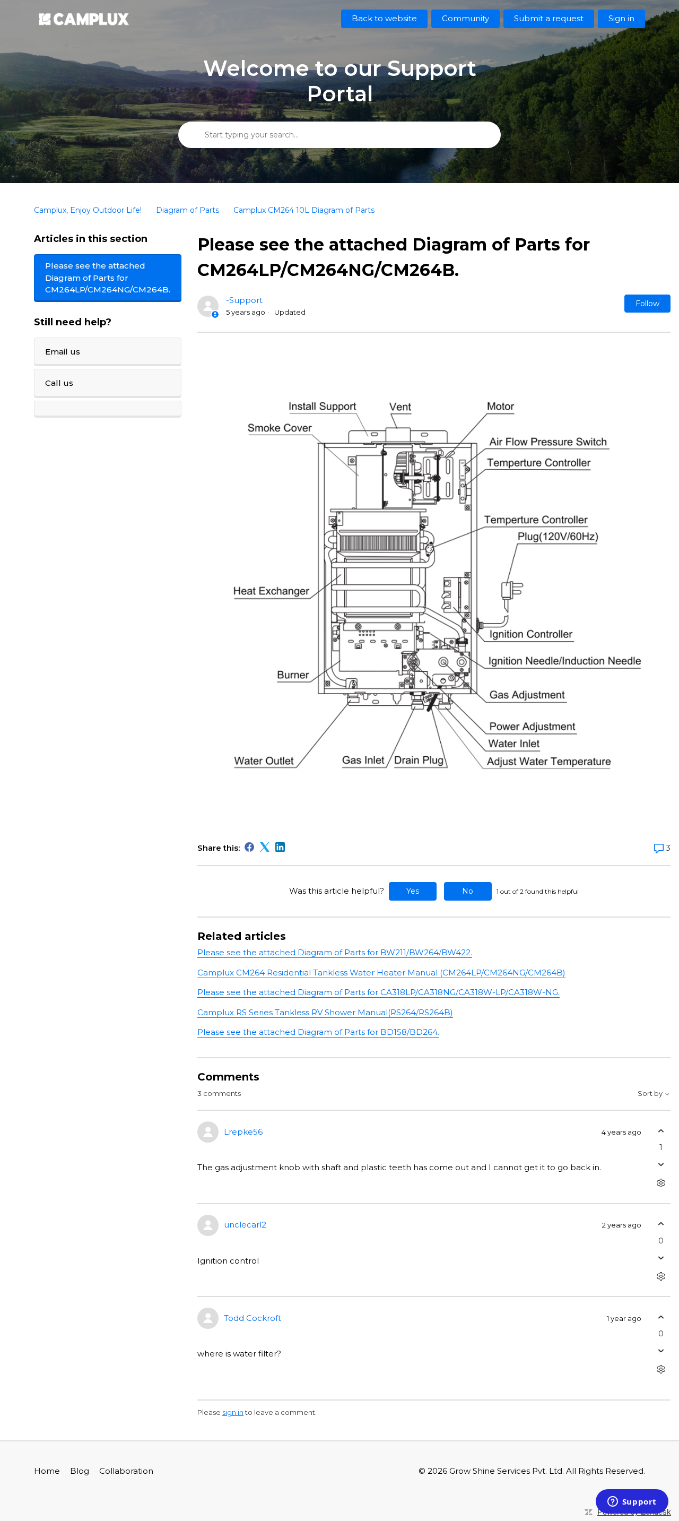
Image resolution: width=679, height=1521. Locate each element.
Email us (62, 352)
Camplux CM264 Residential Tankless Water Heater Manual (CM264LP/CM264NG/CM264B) (381, 972)
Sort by (651, 1093)
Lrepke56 (243, 1132)
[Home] (84, 19)
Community (465, 18)
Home (47, 1471)
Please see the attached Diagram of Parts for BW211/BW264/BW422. (334, 952)
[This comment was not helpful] (661, 1164)
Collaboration (126, 1471)
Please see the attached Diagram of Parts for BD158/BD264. (318, 1032)
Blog (79, 1471)
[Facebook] (249, 847)
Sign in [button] (621, 18)
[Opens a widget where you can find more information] (631, 1502)
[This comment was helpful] (661, 1130)
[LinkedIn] (280, 847)
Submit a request (549, 18)
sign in (232, 1412)
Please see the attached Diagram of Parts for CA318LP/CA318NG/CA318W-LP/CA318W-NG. (378, 992)
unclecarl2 (245, 1225)
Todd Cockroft (252, 1318)
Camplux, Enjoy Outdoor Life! (88, 210)
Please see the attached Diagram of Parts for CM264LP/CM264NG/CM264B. (107, 278)
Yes (412, 891)
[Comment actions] (661, 1183)
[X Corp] (264, 847)
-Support (244, 300)
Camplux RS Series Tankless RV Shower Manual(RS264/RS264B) (325, 1012)
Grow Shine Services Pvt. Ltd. (506, 1471)
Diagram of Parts (187, 210)
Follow (647, 303)
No (467, 891)
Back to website (384, 18)
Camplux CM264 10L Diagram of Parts (304, 210)
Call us (59, 383)
